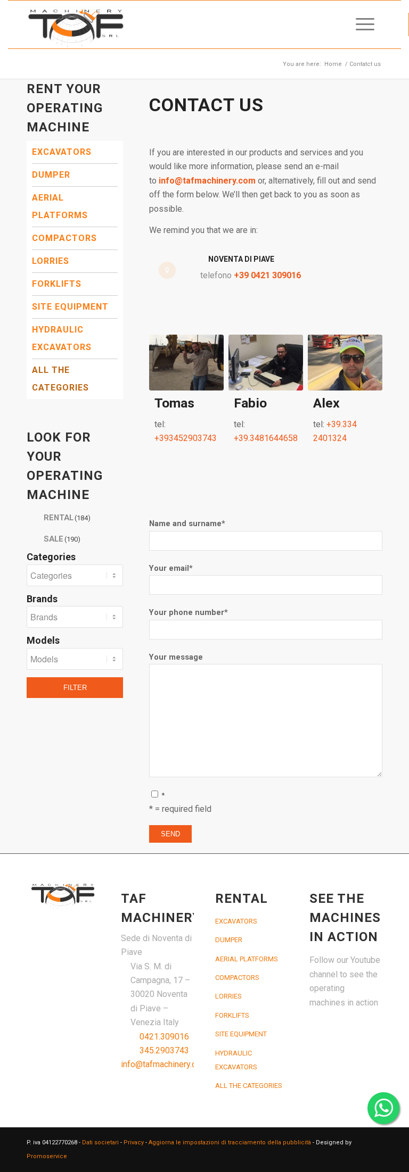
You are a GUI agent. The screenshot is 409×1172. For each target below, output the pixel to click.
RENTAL (67, 517)
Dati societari (100, 1142)
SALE (62, 539)
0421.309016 (164, 1037)
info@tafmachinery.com (207, 181)
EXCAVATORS (62, 152)
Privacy (134, 1142)
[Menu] (359, 24)
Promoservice (47, 1156)
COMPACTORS (64, 238)
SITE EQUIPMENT (70, 307)
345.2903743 (164, 1050)
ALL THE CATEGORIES (60, 379)
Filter (75, 688)
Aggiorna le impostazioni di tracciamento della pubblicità (230, 1142)
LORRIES (50, 261)
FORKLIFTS (56, 284)
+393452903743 (185, 438)
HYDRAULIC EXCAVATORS (62, 338)
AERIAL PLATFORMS (60, 206)
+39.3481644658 (266, 438)
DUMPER (51, 175)
